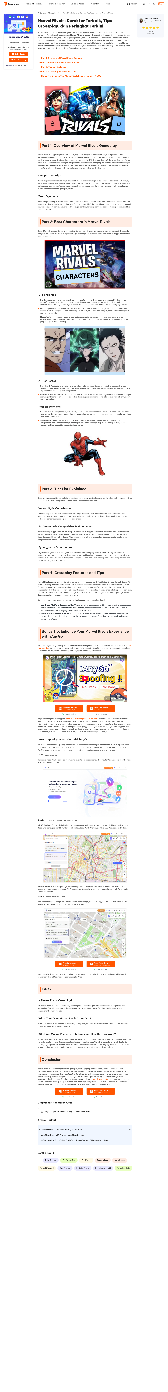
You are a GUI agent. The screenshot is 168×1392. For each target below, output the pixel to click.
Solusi (108, 4)
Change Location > (55, 13)
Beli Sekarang (20, 60)
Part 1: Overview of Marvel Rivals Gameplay (62, 58)
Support (134, 4)
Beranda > (43, 13)
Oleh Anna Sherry (151, 18)
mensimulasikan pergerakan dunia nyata (82, 719)
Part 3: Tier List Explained (53, 67)
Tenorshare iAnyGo (18, 36)
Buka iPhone (120, 1160)
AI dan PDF (95, 4)
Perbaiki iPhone (82, 1168)
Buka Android (50, 1160)
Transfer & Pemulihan (56, 4)
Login (161, 4)
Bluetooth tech (16, 47)
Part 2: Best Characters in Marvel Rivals (60, 62)
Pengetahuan (102, 1160)
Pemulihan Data (123, 1168)
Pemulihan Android (103, 1168)
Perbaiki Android (47, 1168)
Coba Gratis (20, 54)
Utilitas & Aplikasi (78, 4)
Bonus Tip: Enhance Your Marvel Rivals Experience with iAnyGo (71, 76)
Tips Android (65, 1168)
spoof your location (101, 1079)
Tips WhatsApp (69, 1160)
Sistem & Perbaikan (34, 4)
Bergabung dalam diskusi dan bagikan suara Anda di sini (67, 1112)
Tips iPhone (86, 1160)
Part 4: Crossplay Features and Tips (58, 71)
